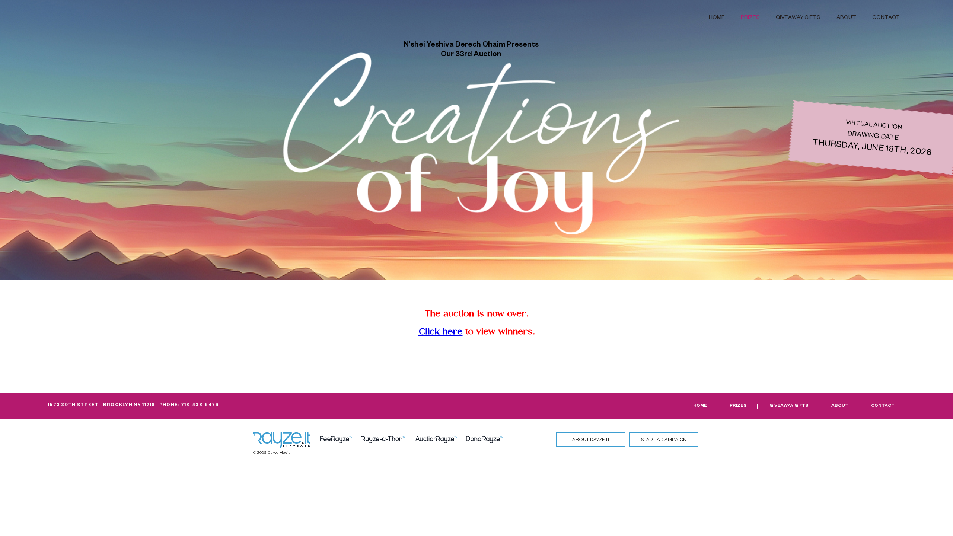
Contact (886, 18)
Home (717, 18)
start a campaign (663, 439)
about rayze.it (591, 439)
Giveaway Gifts (798, 18)
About (846, 18)
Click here (440, 331)
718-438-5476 (200, 405)
